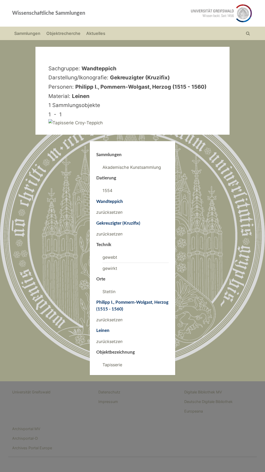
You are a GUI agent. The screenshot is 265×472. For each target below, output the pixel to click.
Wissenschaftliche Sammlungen (48, 13)
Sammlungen (27, 33)
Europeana (193, 411)
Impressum (108, 401)
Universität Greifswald (31, 392)
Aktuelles (95, 33)
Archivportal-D (25, 438)
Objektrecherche (63, 33)
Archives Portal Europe (32, 448)
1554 (107, 190)
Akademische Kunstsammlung (131, 167)
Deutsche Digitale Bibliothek (208, 401)
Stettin (108, 291)
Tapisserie (112, 364)
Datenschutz (109, 392)
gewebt (109, 257)
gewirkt (109, 268)
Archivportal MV (26, 429)
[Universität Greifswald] (180, 13)
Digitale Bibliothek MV (203, 392)
